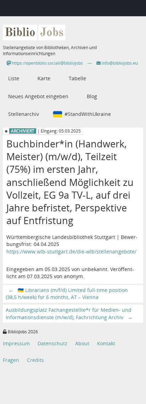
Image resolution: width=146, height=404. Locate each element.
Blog (92, 96)
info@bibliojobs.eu (119, 63)
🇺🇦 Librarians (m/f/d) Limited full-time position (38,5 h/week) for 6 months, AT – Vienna (67, 293)
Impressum (16, 343)
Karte (44, 78)
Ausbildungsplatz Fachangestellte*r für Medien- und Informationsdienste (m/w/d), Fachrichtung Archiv (69, 313)
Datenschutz (52, 343)
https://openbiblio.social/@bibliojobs (47, 63)
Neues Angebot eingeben (38, 96)
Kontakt (106, 343)
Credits (35, 360)
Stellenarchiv (23, 114)
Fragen (11, 360)
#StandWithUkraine (87, 114)
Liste (13, 78)
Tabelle (77, 78)
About (82, 343)
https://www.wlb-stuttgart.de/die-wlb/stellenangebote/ (71, 251)
